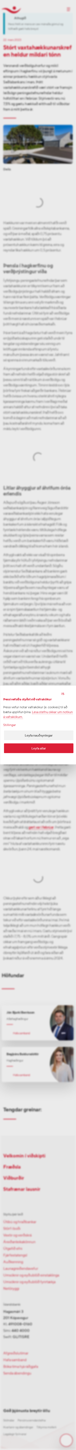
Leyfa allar (38, 748)
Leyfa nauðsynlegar (39, 735)
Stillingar (9, 725)
